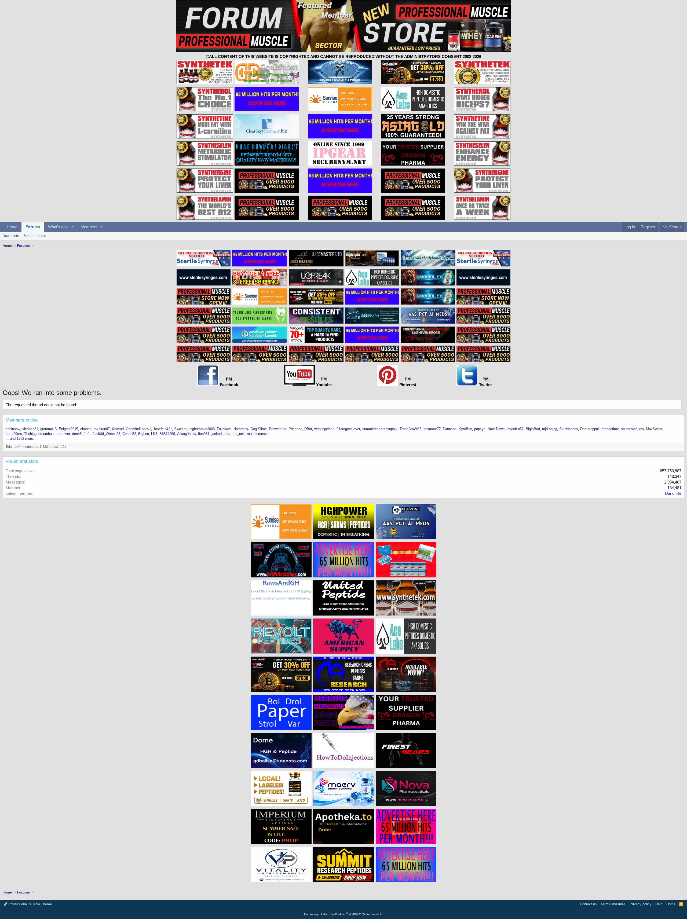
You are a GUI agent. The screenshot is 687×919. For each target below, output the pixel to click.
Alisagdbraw (186, 434)
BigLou (143, 434)
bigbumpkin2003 (202, 429)
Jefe (87, 434)
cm (641, 429)
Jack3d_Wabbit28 (106, 434)
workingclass (324, 429)
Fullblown (224, 429)
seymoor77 (432, 429)
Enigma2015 (68, 429)
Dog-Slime (259, 429)
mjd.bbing (549, 429)
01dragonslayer (348, 429)
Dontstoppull (590, 429)
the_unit (238, 434)
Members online (22, 420)
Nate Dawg (496, 429)
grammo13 (48, 429)
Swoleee (180, 429)
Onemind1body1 (138, 429)
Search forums (34, 236)
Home (12, 227)
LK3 (154, 434)
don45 (77, 434)
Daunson (449, 429)
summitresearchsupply (379, 429)
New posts (11, 236)
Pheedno (295, 429)
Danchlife (673, 493)
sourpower (629, 429)
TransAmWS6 (410, 429)
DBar (308, 429)
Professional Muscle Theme (29, 904)
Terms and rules (613, 904)
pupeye (479, 429)
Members (89, 227)
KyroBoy (465, 429)
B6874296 (167, 434)
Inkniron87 (102, 429)
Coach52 (129, 434)
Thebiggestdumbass (40, 434)
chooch (86, 429)
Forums (32, 227)
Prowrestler (277, 429)
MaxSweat (654, 429)
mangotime (610, 429)
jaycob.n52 (515, 429)
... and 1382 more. (20, 439)
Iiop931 (203, 434)
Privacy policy (641, 904)
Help (658, 904)
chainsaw (13, 429)
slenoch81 (30, 429)
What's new (58, 227)
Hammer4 (241, 429)
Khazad (118, 429)
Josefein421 (162, 429)
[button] (72, 227)
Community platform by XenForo (343, 914)
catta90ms (14, 434)
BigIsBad (533, 429)
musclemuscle (258, 434)
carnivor (64, 434)
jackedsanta (220, 434)
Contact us (588, 904)
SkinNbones (568, 429)
